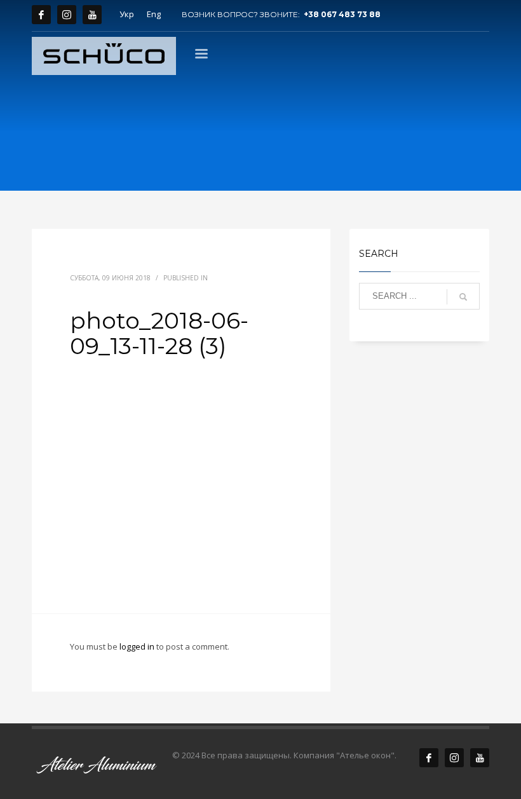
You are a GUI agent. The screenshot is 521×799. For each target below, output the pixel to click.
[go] (463, 296)
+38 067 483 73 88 (342, 14)
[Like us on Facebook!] (428, 757)
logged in (137, 646)
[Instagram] (66, 14)
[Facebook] (41, 14)
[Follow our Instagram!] (454, 757)
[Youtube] (92, 14)
